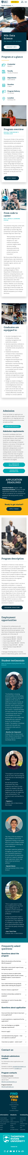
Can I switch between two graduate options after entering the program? (11, 984)
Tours (21, 1127)
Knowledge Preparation (14, 471)
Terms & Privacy (14, 1102)
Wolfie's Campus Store (14, 1121)
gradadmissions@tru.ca (19, 1066)
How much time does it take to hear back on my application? (12, 1014)
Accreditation (14, 1106)
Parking (21, 1121)
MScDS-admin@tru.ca (7, 1087)
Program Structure (12, 607)
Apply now (14, 1)
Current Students (3, 1118)
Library (11, 1119)
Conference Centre (23, 1123)
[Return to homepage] (4, 2)
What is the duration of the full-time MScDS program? (11, 962)
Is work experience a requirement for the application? (12, 1020)
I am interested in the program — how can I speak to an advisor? (11, 1036)
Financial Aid (12, 1118)
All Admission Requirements (14, 464)
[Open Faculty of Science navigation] (14, 5)
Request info (12, 47)
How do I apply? (5, 1031)
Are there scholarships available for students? (11, 995)
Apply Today (11, 178)
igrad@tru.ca (18, 1068)
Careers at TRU (23, 1118)
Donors (1, 1127)
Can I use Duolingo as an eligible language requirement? (10, 1026)
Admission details (12, 426)
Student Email (13, 1123)
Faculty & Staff (3, 1123)
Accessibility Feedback (14, 1110)
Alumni (1, 1125)
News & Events (23, 1119)
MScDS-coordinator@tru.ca (9, 1082)
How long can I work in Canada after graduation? (11, 1001)
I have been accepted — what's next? (11, 1042)
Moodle (11, 1125)
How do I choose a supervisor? (9, 990)
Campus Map (22, 1129)
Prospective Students (4, 1119)
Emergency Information (13, 1104)
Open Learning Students (4, 1121)
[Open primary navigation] (24, 2)
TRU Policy (14, 1108)
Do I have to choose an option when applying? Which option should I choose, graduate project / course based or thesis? (12, 976)
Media (1, 1129)
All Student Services (14, 1129)
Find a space (22, 1125)
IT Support (12, 1127)
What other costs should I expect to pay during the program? (12, 968)
